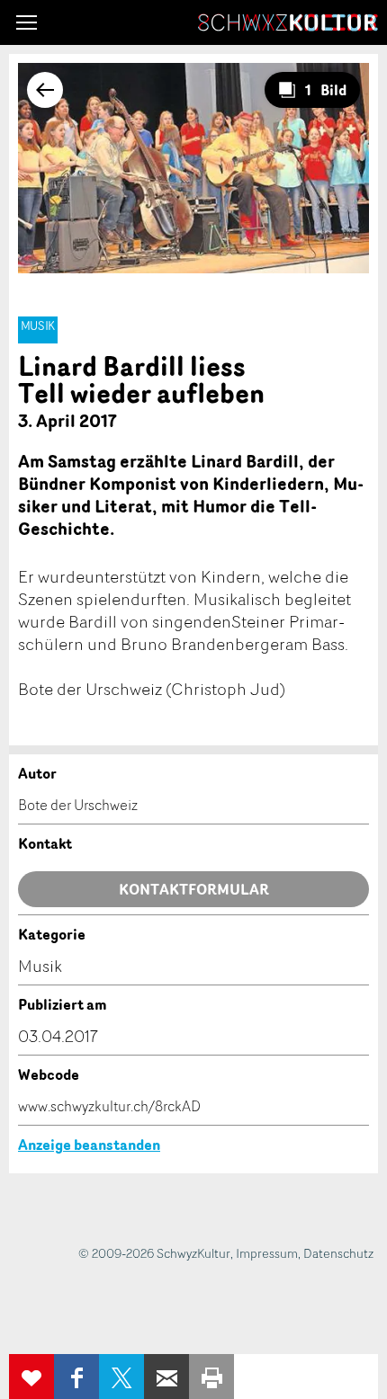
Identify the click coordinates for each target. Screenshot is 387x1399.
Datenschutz (338, 1252)
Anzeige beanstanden (89, 1144)
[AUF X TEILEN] (121, 1376)
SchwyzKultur (288, 22)
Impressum (267, 1252)
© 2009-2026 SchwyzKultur (154, 1252)
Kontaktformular (194, 889)
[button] (26, 22)
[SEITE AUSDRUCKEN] (211, 1376)
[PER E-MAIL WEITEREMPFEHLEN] (166, 1376)
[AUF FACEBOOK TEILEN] (76, 1376)
